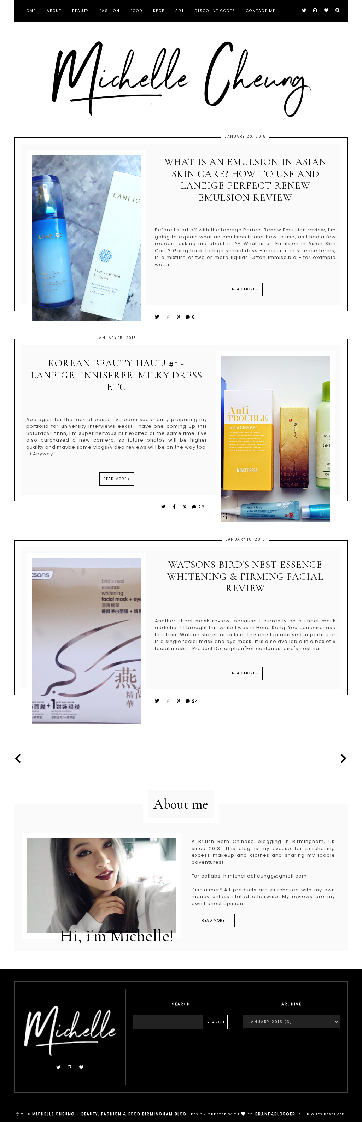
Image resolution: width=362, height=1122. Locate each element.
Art (179, 10)
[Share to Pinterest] (179, 317)
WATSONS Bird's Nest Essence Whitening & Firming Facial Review (245, 576)
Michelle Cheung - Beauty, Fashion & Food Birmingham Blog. (110, 1114)
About (54, 10)
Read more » (245, 289)
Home (29, 10)
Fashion (109, 10)
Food (136, 10)
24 (195, 701)
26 (201, 507)
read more (213, 920)
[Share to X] (157, 317)
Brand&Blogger (275, 1114)
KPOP (159, 10)
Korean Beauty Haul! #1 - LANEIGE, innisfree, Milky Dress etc (116, 375)
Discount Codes (215, 10)
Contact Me (260, 10)
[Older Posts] (342, 758)
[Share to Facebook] (169, 317)
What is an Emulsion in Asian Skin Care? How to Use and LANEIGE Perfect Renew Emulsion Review (245, 179)
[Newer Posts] (19, 758)
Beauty (80, 10)
